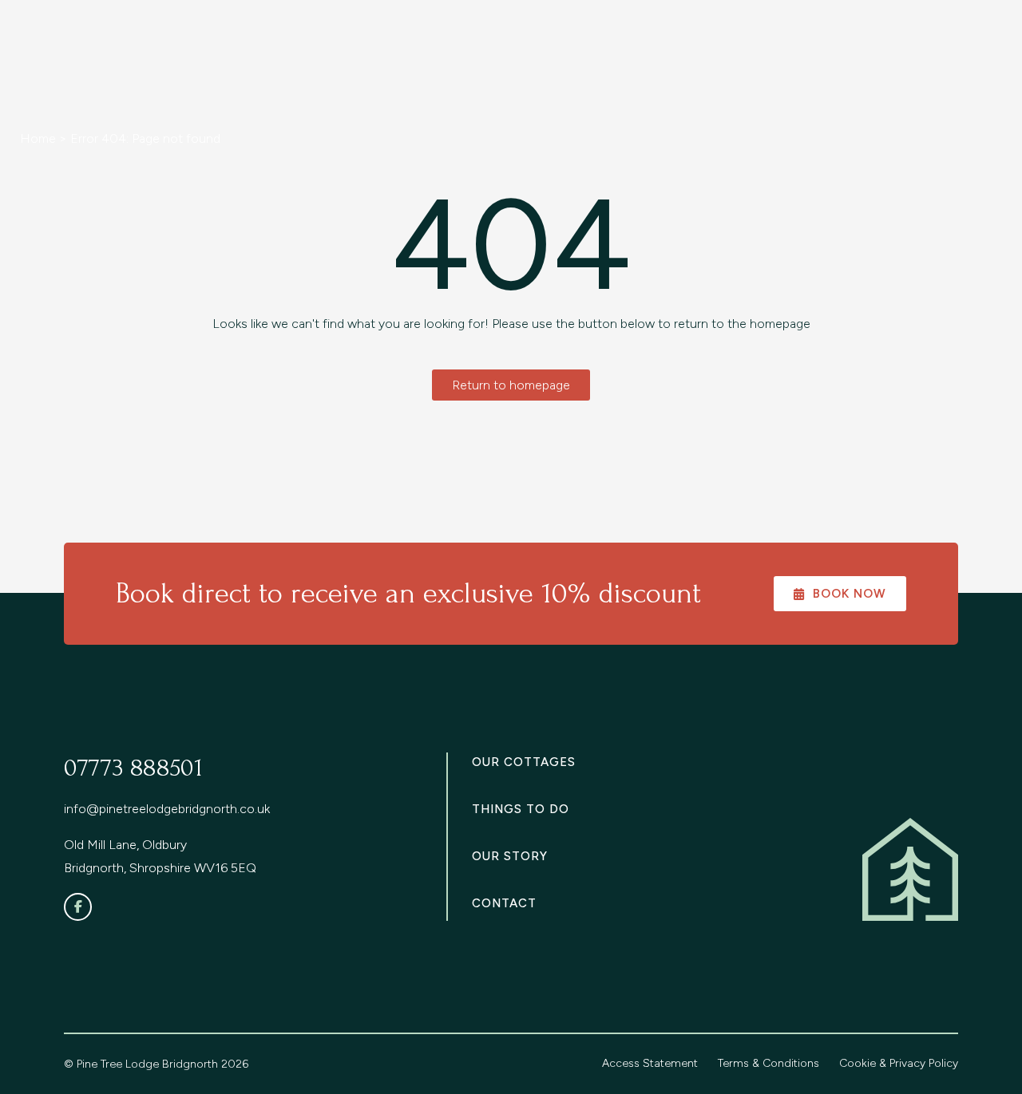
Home (38, 138)
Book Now (849, 593)
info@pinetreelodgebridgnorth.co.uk (167, 808)
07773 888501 (134, 768)
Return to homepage (511, 385)
